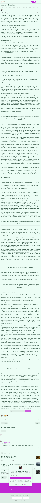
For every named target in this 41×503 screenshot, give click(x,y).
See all (3, 477)
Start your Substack (17, 498)
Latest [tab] (5, 453)
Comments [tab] (3, 431)
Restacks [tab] (7, 431)
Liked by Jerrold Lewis (7, 442)
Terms (23, 495)
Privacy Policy (28, 481)
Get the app (26, 498)
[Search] (39, 453)
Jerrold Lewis (5, 9)
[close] (31, 466)
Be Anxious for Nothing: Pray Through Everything (13, 463)
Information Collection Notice (20, 481)
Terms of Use (26, 480)
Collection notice (27, 495)
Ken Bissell (4, 441)
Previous (5, 423)
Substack (15, 500)
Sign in (38, 1)
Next (37, 423)
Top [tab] (2, 453)
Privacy (20, 495)
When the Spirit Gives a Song (8, 456)
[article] (20, 458)
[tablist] (5, 431)
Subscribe (33, 1)
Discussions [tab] (9, 453)
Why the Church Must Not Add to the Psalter (9, 457)
